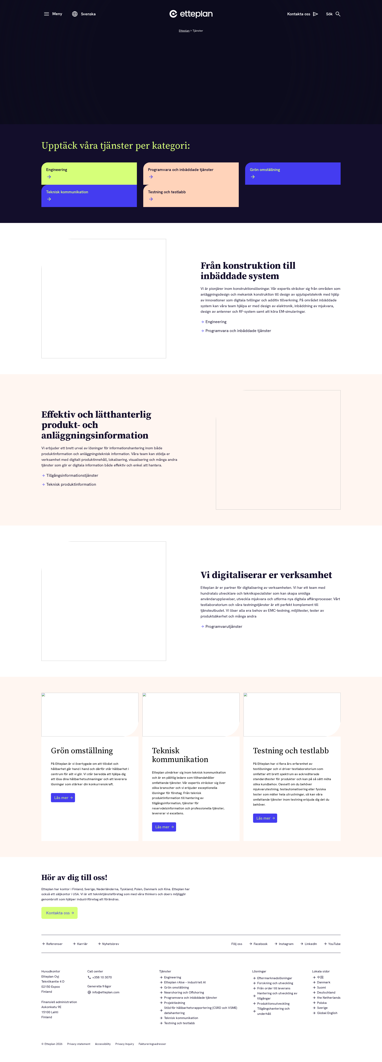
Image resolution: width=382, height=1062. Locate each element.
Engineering (56, 169)
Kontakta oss (58, 912)
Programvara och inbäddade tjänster (180, 169)
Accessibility (103, 1044)
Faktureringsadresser (152, 1044)
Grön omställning (265, 169)
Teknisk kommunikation (67, 191)
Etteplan (184, 30)
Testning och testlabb (167, 191)
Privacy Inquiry (124, 1044)
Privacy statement (78, 1044)
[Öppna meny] (46, 14)
